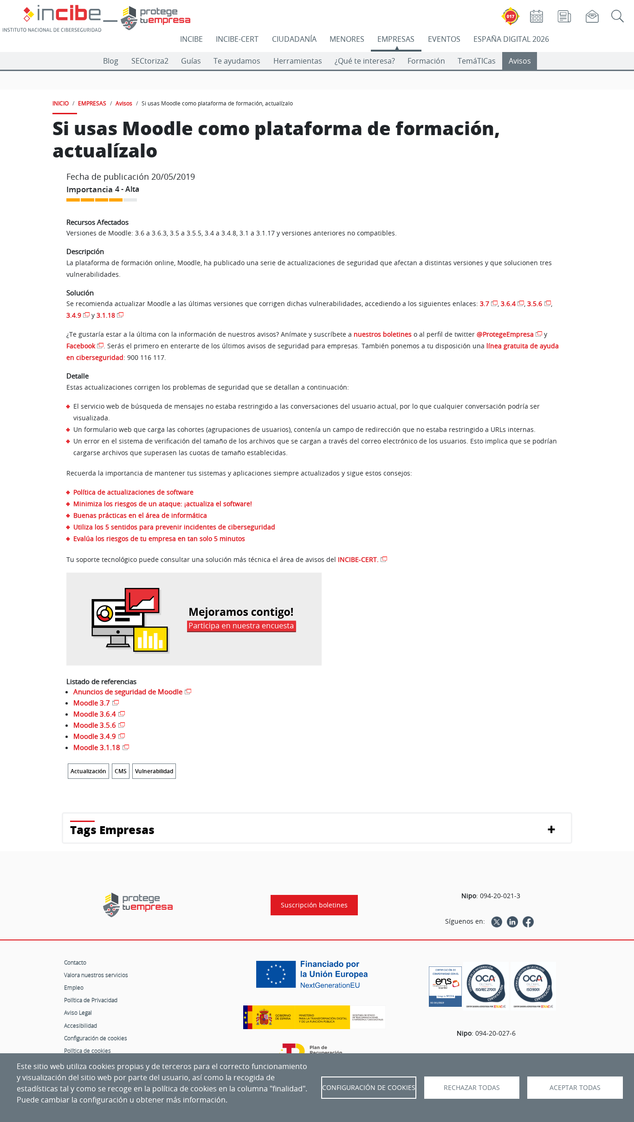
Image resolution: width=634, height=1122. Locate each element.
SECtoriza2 (149, 61)
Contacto (75, 962)
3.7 (484, 303)
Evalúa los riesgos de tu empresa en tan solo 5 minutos (159, 538)
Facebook (80, 345)
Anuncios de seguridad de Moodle (127, 691)
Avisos (520, 61)
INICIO (60, 103)
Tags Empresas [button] (112, 830)
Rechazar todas (472, 1087)
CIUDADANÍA (294, 39)
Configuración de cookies (95, 1038)
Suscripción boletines (314, 905)
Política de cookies (87, 1050)
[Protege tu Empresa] (138, 905)
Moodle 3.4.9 (94, 736)
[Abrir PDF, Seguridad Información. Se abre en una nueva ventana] (486, 986)
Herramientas (297, 61)
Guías (191, 61)
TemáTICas (477, 61)
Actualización (88, 771)
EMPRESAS (395, 39)
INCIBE (191, 39)
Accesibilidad (80, 1025)
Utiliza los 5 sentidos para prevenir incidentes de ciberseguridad (174, 526)
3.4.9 (73, 315)
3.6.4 (508, 303)
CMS (121, 771)
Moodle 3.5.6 (94, 725)
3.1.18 (106, 315)
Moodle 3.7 (91, 702)
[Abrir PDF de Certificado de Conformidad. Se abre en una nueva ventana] (445, 984)
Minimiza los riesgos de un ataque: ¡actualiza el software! (162, 503)
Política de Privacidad (90, 1000)
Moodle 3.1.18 (96, 747)
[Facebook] (528, 921)
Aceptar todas (575, 1087)
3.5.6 (534, 303)
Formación (426, 61)
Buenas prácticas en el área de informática (140, 515)
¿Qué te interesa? (365, 61)
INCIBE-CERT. (358, 559)
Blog (110, 61)
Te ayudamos (236, 61)
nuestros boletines (383, 334)
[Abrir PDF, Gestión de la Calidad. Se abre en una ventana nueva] (533, 986)
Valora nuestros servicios (96, 974)
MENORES (347, 39)
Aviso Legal (78, 1012)
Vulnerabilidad (154, 771)
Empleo (74, 987)
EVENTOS (444, 39)
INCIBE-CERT (237, 39)
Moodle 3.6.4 (94, 713)
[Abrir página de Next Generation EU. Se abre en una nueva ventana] (314, 977)
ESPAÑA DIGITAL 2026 (511, 39)
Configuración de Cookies (368, 1087)
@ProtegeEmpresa (505, 334)
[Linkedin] (512, 921)
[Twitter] (496, 921)
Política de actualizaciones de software (133, 492)
